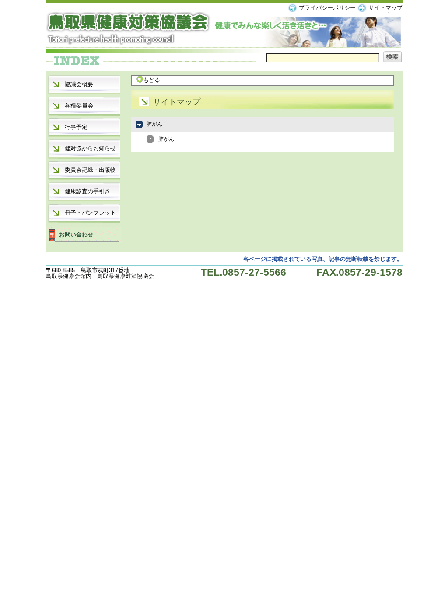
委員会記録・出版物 (90, 170)
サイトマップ (385, 7)
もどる (151, 79)
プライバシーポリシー (327, 7)
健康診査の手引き (87, 191)
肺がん (154, 124)
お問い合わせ (76, 234)
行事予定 (76, 127)
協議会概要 (79, 84)
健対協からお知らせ (90, 148)
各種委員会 (79, 105)
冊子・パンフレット (90, 212)
